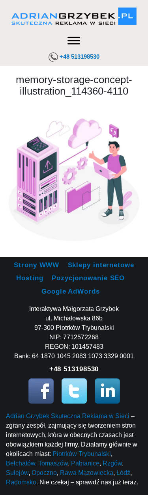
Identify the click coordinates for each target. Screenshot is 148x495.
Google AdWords (70, 291)
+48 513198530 (79, 56)
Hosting (29, 278)
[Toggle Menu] (73, 40)
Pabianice (85, 463)
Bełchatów (20, 463)
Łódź (123, 472)
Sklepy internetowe (101, 265)
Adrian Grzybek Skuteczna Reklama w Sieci (67, 416)
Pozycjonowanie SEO (88, 278)
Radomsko (21, 482)
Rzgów (112, 463)
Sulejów (17, 472)
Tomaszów (53, 463)
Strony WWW (36, 265)
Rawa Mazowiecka (86, 472)
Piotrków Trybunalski (81, 453)
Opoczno (44, 472)
